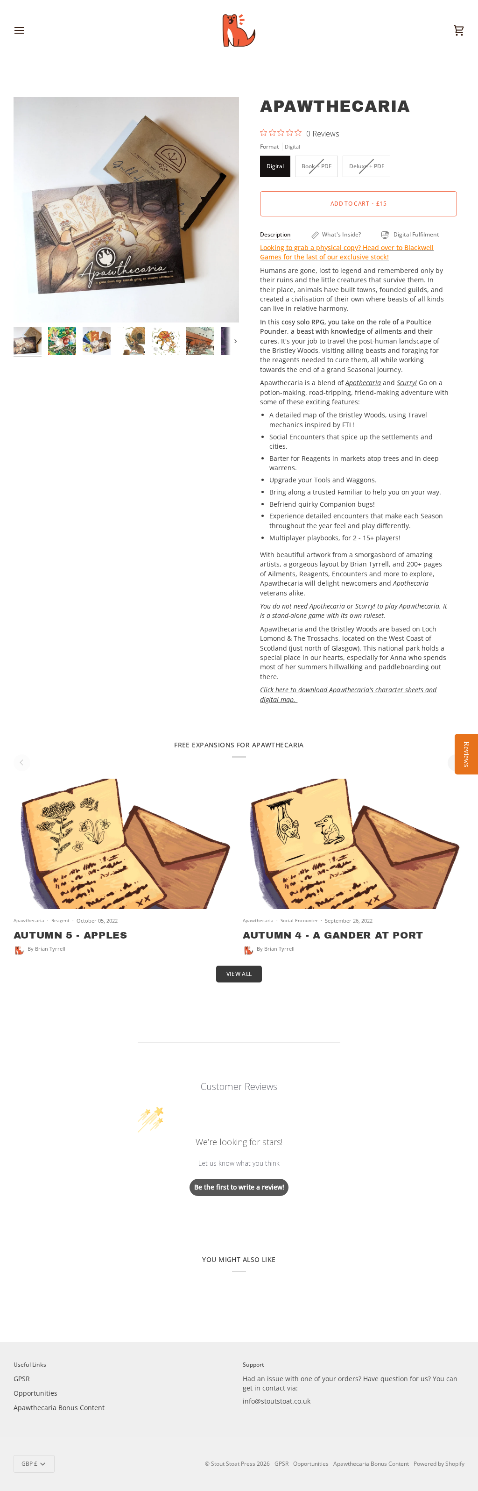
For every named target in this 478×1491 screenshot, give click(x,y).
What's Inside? (341, 234)
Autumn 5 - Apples (70, 935)
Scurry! (407, 382)
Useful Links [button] (30, 1365)
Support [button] (253, 1365)
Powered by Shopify (439, 1464)
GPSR (22, 1378)
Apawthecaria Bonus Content (59, 1407)
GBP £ (29, 1464)
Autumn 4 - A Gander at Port (333, 935)
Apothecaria (363, 382)
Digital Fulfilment (415, 234)
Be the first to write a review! (239, 1187)
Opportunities (35, 1393)
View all (239, 974)
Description (275, 234)
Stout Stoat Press (233, 1464)
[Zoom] (31, 305)
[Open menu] (28, 30)
